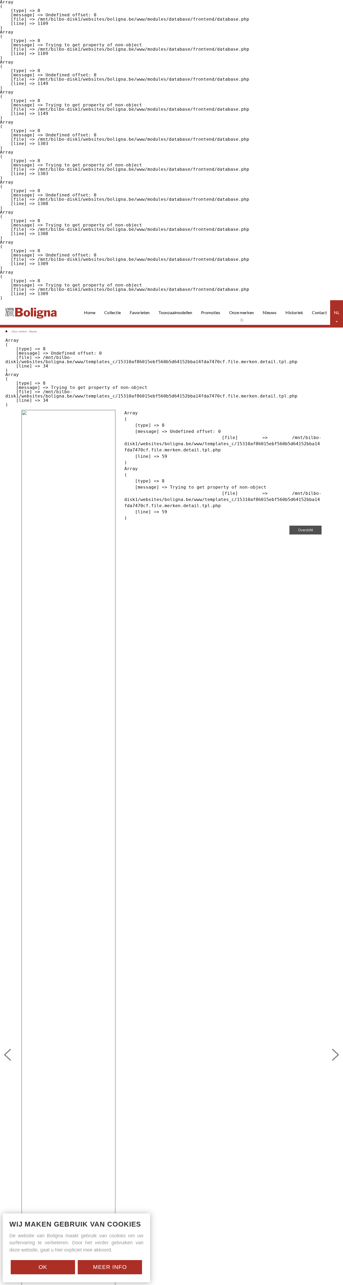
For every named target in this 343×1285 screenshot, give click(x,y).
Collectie (112, 312)
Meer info (110, 1267)
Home (89, 312)
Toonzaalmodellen (175, 312)
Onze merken (241, 312)
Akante (33, 331)
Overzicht (305, 530)
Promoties (210, 312)
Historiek (294, 312)
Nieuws (270, 312)
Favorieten (140, 312)
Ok (43, 1267)
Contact (319, 312)
